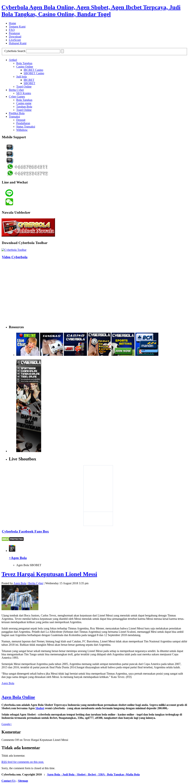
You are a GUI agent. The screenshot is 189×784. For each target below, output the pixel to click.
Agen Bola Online (18, 697)
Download (15, 36)
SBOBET (29, 83)
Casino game (23, 103)
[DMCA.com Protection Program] (12, 540)
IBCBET (29, 79)
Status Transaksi (25, 126)
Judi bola (21, 76)
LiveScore (15, 39)
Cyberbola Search (14, 51)
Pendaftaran (23, 123)
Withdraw (22, 129)
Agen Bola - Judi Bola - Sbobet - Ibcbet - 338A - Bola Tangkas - (86, 774)
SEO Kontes (23, 93)
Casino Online (24, 66)
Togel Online (24, 86)
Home (12, 23)
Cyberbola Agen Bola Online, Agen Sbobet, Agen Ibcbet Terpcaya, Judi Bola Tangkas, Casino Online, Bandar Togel (91, 10)
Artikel (13, 59)
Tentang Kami (17, 26)
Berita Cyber (16, 89)
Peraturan (14, 33)
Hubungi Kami (17, 43)
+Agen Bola (18, 558)
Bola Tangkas (24, 63)
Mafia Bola (133, 774)
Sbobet (39, 708)
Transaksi (14, 116)
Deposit (20, 119)
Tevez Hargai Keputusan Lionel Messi (49, 574)
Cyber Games (17, 96)
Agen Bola (19, 583)
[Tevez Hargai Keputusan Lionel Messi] (19, 609)
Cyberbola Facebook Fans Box (25, 531)
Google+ (6, 724)
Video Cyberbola (15, 257)
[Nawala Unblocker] (28, 235)
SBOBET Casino (34, 73)
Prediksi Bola (17, 113)
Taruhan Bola (24, 106)
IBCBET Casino (33, 69)
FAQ (12, 29)
